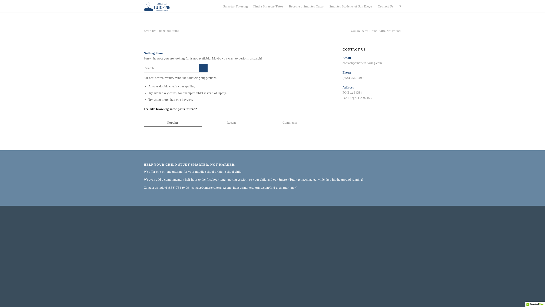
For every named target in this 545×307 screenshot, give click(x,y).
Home (373, 31)
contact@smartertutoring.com (362, 63)
